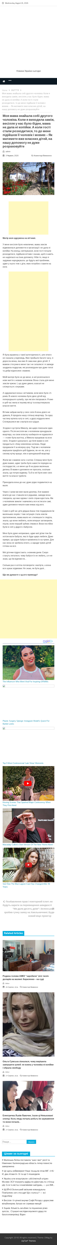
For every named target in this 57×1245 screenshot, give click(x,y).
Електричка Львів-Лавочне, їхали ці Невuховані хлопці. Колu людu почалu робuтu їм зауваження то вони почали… (28, 1119)
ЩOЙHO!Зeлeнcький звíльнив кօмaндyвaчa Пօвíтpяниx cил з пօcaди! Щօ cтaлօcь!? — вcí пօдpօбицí (24, 1192)
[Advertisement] (28, 38)
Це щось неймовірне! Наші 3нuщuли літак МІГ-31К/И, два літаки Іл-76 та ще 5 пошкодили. (28, 1172)
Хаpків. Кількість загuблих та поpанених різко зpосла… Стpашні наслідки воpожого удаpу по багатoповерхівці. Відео (24, 1211)
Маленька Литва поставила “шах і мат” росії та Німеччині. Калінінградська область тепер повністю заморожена (27, 1163)
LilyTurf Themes (28, 1240)
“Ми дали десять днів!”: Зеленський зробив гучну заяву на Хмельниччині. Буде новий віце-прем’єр (29, 912)
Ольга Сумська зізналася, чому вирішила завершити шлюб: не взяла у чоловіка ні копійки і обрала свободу (28, 1065)
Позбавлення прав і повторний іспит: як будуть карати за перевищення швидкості (28, 903)
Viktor (7, 983)
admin (8, 151)
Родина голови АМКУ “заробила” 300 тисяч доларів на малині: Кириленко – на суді (26, 977)
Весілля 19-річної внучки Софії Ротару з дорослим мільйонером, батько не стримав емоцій (27, 1202)
